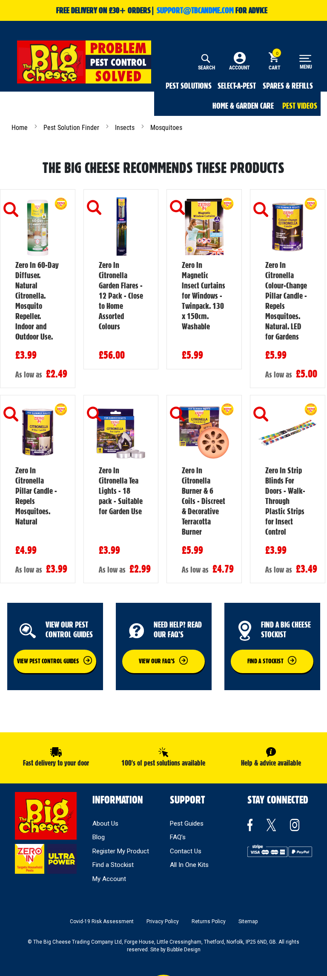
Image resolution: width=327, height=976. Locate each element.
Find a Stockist (113, 865)
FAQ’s (178, 837)
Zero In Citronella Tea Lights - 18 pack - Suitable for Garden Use (121, 490)
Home (20, 128)
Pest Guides (187, 823)
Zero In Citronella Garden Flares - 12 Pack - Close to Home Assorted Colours (121, 295)
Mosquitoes (166, 128)
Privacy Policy (162, 921)
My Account (109, 879)
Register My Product (120, 851)
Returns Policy (209, 921)
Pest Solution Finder (72, 128)
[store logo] (84, 61)
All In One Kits (189, 865)
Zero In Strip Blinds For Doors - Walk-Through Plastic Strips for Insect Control (285, 501)
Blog (98, 837)
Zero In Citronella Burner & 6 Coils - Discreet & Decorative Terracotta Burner (203, 501)
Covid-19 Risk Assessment (102, 921)
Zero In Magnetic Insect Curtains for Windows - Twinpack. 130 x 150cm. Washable (203, 295)
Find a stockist (265, 661)
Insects (125, 128)
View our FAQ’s (157, 661)
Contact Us (185, 851)
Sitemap (248, 921)
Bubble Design (184, 950)
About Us (105, 823)
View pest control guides (48, 661)
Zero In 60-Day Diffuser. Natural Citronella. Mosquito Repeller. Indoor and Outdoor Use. (37, 301)
